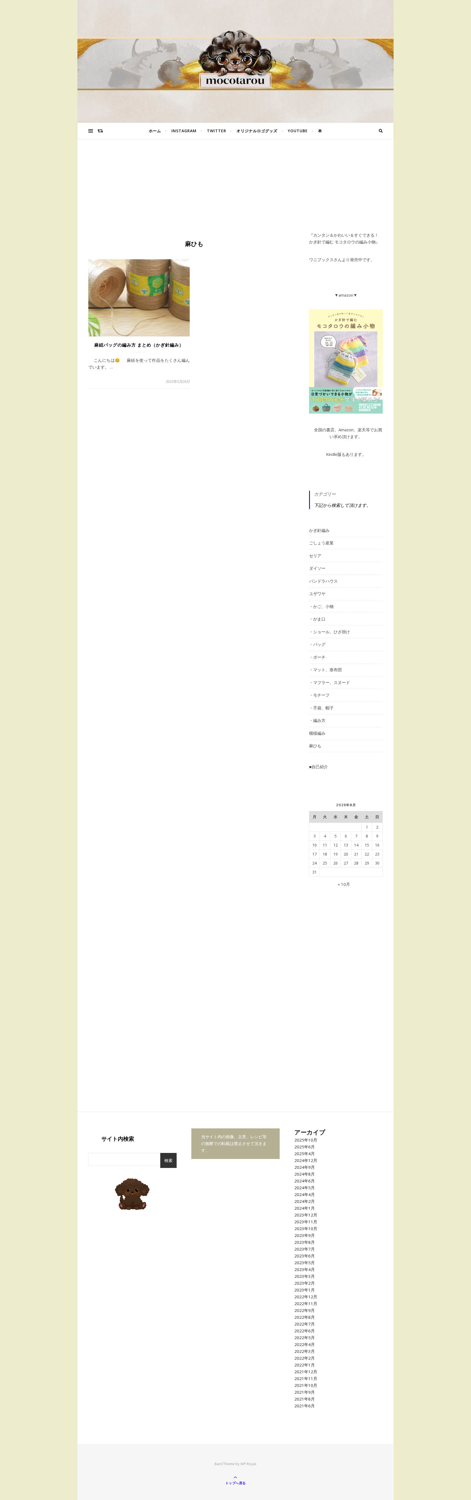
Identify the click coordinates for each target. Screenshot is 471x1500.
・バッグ (317, 644)
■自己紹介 (318, 766)
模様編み (317, 733)
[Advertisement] (235, 191)
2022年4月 (304, 1344)
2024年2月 (304, 1201)
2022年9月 (304, 1310)
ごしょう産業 (321, 543)
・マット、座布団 (325, 669)
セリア (315, 555)
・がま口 (317, 619)
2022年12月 (305, 1296)
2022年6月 (304, 1330)
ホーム (155, 130)
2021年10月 (305, 1385)
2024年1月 (304, 1208)
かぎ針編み (319, 530)
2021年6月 (304, 1405)
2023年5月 (304, 1262)
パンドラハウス (323, 581)
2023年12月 (305, 1215)
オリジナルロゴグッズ (257, 130)
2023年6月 (304, 1255)
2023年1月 (304, 1290)
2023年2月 (304, 1283)
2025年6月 (304, 1146)
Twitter (216, 130)
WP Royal (248, 1463)
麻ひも (315, 745)
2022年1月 (304, 1365)
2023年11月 (305, 1221)
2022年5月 (304, 1337)
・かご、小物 (321, 606)
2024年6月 (304, 1180)
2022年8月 (304, 1317)
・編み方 (317, 720)
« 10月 (344, 884)
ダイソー (317, 568)
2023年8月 (304, 1242)
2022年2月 (304, 1358)
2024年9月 (304, 1167)
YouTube (298, 130)
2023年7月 (304, 1249)
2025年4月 (304, 1153)
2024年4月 (304, 1194)
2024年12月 (305, 1160)
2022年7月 (304, 1324)
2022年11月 (305, 1303)
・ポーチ (317, 657)
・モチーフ (319, 695)
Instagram (184, 130)
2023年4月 (304, 1269)
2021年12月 (305, 1371)
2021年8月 (304, 1399)
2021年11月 (305, 1378)
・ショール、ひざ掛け (329, 631)
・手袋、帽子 (321, 707)
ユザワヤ (317, 593)
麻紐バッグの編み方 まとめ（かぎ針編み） (139, 345)
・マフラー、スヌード (329, 682)
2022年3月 (304, 1351)
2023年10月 (305, 1228)
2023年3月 (304, 1276)
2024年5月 (304, 1187)
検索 (168, 1160)
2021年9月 (304, 1392)
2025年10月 (305, 1140)
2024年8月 (304, 1174)
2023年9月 (304, 1235)
